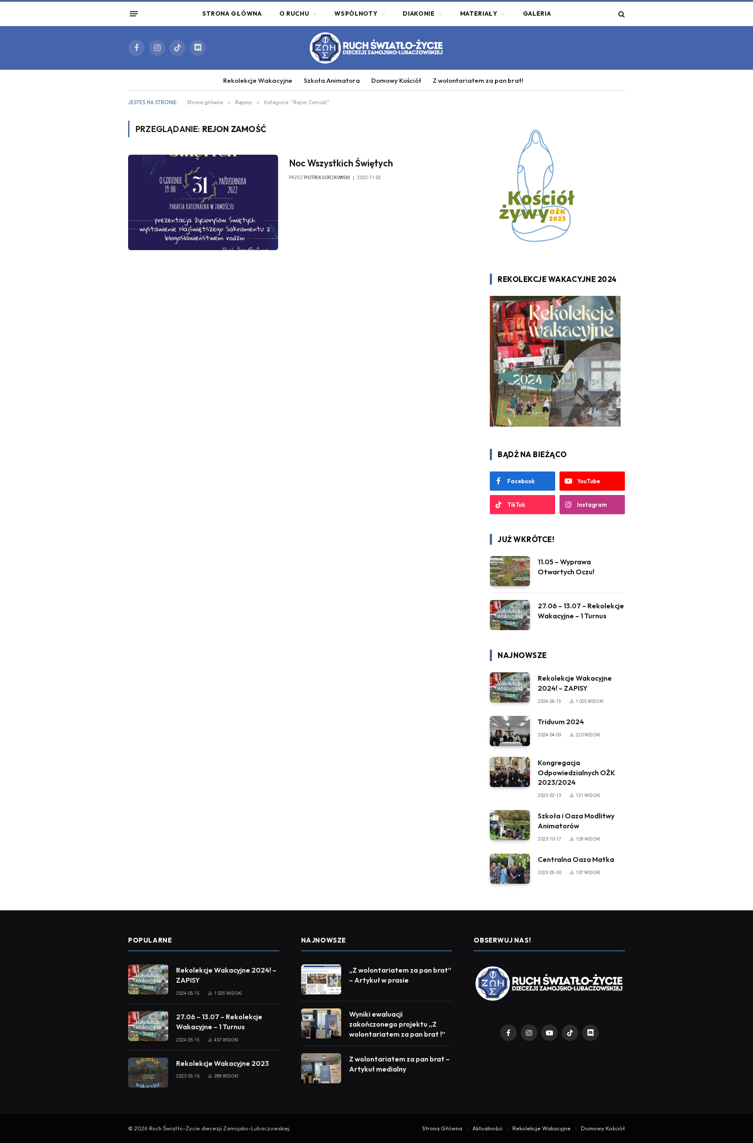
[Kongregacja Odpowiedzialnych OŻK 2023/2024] (510, 772)
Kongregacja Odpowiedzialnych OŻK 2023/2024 (576, 772)
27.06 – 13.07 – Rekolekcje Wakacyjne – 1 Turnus (581, 610)
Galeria (537, 13)
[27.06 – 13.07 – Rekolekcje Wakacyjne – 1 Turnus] (510, 615)
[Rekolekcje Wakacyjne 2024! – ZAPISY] (510, 687)
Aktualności (487, 1128)
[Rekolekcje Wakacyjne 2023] (148, 1073)
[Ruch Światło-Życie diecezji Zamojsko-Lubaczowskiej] (376, 48)
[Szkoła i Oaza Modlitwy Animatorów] (510, 825)
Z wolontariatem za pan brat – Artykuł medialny (399, 1064)
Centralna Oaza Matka (576, 859)
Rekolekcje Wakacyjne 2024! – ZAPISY (575, 683)
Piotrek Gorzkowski (327, 177)
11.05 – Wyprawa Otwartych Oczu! (566, 566)
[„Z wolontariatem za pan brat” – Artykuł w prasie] (321, 979)
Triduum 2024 (561, 721)
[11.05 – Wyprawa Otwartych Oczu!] (510, 571)
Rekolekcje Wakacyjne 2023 (222, 1063)
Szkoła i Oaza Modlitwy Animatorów (576, 820)
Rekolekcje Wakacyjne (257, 80)
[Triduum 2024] (510, 731)
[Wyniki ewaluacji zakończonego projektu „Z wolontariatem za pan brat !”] (321, 1023)
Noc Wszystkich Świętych (341, 163)
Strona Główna (232, 13)
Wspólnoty (355, 13)
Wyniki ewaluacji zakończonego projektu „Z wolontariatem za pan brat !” (397, 1024)
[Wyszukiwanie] (621, 14)
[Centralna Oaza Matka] (510, 869)
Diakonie (419, 13)
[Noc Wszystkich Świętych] (203, 202)
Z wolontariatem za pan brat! (478, 80)
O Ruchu (294, 13)
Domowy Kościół (396, 80)
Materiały (479, 13)
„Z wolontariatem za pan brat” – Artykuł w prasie (400, 975)
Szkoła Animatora (332, 80)
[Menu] (134, 14)
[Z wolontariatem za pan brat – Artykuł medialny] (321, 1068)
